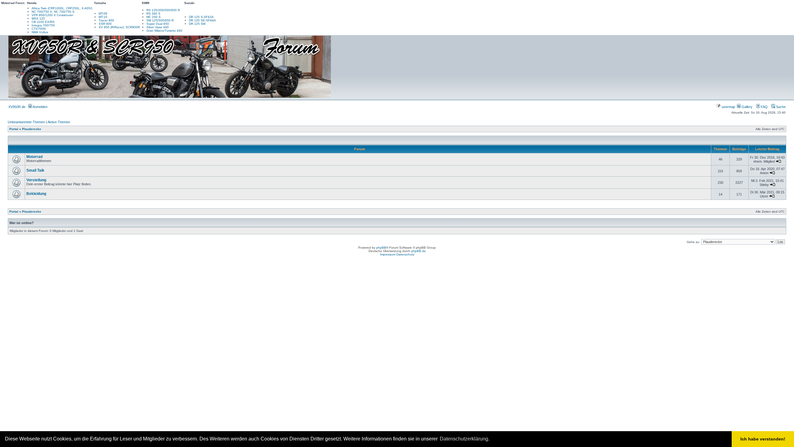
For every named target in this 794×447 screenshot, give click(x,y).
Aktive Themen (58, 122)
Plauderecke (31, 129)
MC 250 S (153, 17)
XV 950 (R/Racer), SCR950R (119, 27)
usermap (728, 107)
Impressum (387, 254)
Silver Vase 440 (157, 27)
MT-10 (103, 17)
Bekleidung (36, 194)
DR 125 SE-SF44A (202, 20)
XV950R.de (16, 107)
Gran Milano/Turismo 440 (164, 30)
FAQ (764, 107)
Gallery (746, 107)
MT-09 (103, 13)
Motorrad (34, 157)
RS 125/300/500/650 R (163, 10)
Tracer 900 (106, 20)
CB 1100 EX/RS (43, 22)
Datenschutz (405, 254)
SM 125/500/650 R (160, 20)
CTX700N (39, 28)
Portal (13, 129)
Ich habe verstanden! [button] (762, 438)
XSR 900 (105, 23)
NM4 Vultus (40, 32)
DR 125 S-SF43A (201, 17)
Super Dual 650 (157, 23)
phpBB (381, 247)
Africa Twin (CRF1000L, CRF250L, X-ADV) (62, 8)
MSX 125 (38, 18)
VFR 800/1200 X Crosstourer (52, 15)
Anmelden (39, 107)
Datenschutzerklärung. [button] (464, 438)
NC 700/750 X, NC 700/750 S (53, 11)
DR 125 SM (197, 23)
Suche (780, 107)
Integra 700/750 (43, 25)
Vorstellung (36, 180)
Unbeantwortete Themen (26, 122)
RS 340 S (153, 13)
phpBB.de (418, 251)
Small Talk (35, 170)
